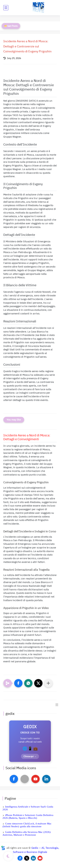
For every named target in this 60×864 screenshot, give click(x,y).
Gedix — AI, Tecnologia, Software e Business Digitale (36, 850)
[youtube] (35, 779)
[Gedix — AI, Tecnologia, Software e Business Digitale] (38, 7)
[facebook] (14, 779)
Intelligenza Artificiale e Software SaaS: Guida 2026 (27, 808)
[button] (18, 683)
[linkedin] (46, 779)
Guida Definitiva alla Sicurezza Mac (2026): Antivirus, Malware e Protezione (26, 833)
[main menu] (5, 7)
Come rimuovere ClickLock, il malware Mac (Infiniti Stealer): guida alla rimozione (27, 825)
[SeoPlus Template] (3, 848)
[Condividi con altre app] (48, 683)
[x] (24, 779)
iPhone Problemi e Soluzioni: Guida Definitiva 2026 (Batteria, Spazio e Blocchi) (27, 816)
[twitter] (26, 858)
